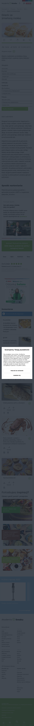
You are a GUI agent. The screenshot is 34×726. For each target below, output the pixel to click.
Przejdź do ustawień (17, 370)
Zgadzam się (17, 375)
